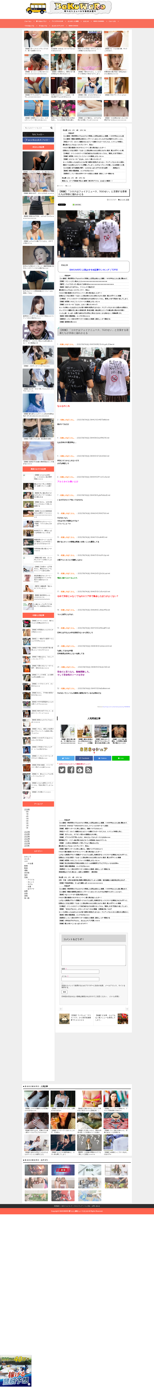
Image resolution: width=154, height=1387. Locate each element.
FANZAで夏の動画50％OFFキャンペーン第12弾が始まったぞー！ (84, 148)
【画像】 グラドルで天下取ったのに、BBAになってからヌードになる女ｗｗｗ (84, 837)
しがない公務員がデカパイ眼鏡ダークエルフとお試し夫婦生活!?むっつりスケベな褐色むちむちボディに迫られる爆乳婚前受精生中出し (103, 855)
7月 (27, 814)
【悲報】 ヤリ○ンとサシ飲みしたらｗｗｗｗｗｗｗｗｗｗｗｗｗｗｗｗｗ (83, 281)
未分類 (26, 873)
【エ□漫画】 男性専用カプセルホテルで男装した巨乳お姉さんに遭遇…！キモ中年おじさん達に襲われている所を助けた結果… (104, 136)
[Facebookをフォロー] (70, 769)
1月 (27, 828)
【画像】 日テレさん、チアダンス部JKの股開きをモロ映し (78, 834)
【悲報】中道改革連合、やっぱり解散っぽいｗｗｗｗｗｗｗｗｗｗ (81, 883)
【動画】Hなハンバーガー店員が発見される (73, 895)
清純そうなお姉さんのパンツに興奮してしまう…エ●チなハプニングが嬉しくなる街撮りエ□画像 (94, 165)
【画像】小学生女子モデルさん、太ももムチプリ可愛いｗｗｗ (79, 921)
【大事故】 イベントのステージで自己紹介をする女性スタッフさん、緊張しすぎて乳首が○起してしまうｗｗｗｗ (100, 153)
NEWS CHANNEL (98, 21)
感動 (26, 870)
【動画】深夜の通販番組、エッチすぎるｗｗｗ (78, 171)
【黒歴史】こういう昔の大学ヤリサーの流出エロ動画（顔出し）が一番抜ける (88, 174)
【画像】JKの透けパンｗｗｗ (41, 792)
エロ (26, 861)
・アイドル (30, 880)
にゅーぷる (112, 21)
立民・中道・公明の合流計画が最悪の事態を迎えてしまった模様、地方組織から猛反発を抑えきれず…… (93, 880)
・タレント (30, 882)
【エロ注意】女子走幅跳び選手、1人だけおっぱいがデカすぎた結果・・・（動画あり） (92, 168)
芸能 (26, 877)
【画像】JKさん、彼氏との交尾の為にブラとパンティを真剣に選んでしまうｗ (42, 731)
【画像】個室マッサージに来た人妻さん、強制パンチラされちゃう (81, 849)
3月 (27, 823)
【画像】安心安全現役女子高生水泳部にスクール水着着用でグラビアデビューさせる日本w (89, 863)
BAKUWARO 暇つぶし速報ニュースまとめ (74, 1211)
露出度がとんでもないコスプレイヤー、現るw (78, 145)
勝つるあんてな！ (41, 21)
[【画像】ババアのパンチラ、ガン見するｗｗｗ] (38, 160)
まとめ (122, 200)
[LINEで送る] (76, 204)
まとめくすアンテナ (58, 26)
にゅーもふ (28, 21)
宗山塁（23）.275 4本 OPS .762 (74, 130)
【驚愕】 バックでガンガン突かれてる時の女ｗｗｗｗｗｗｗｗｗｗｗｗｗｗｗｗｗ (86, 284)
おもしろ (27, 856)
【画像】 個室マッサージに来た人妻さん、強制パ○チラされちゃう (81, 828)
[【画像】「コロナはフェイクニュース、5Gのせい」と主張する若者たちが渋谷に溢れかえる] (102, 758)
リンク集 (87, 1206)
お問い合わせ (96, 1206)
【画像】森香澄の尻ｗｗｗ (68, 322)
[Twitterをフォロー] (61, 769)
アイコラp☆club (57, 21)
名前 (64, 969)
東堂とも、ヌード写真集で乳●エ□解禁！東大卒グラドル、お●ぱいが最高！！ (87, 181)
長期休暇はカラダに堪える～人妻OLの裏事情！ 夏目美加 (78, 872)
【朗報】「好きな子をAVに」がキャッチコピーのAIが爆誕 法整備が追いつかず (85, 909)
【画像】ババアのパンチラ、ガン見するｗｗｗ (38, 172)
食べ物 (26, 898)
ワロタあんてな (29, 26)
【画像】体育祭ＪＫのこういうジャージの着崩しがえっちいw (83, 156)
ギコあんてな (43, 26)
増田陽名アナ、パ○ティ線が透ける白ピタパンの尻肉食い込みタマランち (83, 840)
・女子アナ (30, 889)
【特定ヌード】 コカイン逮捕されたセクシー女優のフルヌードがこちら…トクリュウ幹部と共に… (95, 142)
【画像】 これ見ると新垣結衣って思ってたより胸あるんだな (79, 843)
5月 (27, 819)
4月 (27, 821)
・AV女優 (29, 863)
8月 (27, 812)
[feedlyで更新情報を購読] (79, 769)
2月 (27, 825)
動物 (26, 866)
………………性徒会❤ (68, 133)
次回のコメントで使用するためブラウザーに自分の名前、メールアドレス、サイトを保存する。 (93, 986)
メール (65, 976)
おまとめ (86, 21)
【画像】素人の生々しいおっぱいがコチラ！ (73, 923)
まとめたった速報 (73, 21)
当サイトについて (66, 1206)
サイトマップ (78, 1206)
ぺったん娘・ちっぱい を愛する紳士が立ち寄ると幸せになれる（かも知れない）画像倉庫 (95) (90, 313)
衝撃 (26, 891)
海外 (26, 875)
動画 (26, 868)
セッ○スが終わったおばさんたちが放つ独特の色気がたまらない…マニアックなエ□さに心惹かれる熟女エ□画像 (99, 162)
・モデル (29, 884)
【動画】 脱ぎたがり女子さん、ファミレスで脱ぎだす (77, 287)
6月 (27, 816)
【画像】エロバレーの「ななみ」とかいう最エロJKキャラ (82, 159)
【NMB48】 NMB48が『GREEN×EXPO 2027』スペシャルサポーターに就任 (83, 826)
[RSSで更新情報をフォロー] (88, 769)
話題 (127, 200)
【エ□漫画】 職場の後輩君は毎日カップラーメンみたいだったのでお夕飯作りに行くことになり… (95, 139)
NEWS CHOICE (73, 26)
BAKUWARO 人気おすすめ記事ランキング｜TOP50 (94, 269)
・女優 (28, 886)
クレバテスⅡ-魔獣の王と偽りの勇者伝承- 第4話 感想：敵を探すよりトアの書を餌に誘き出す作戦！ (92, 310)
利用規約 (57, 1206)
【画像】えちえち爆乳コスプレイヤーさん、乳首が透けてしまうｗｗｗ (42, 785)
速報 (26, 896)
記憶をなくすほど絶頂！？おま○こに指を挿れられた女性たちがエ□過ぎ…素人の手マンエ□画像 (94, 150)
